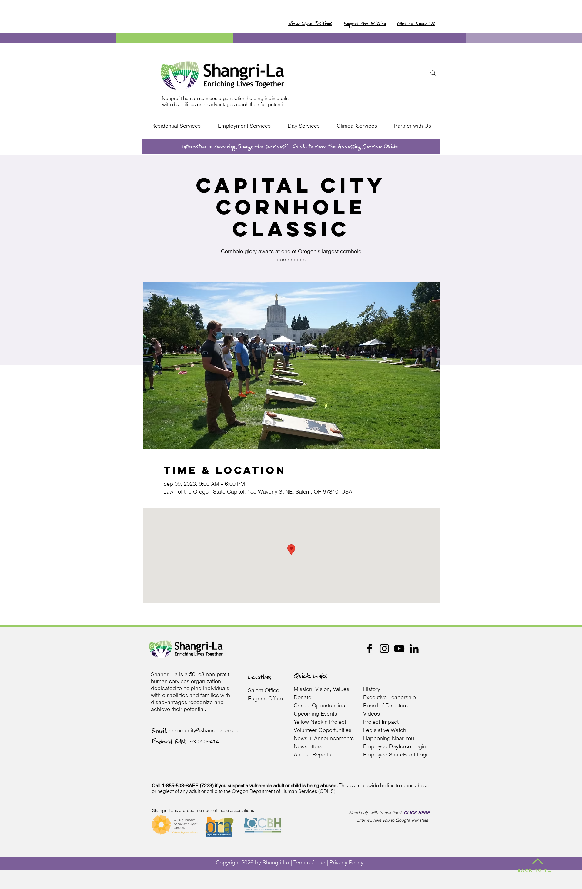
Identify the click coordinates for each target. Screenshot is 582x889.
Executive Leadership (390, 697)
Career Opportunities (319, 705)
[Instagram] (384, 648)
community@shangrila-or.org (204, 730)
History (371, 689)
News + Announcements (324, 738)
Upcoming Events (315, 713)
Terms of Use (309, 862)
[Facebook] (369, 648)
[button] (175, 126)
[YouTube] (399, 648)
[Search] (433, 73)
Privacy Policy (346, 862)
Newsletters (308, 746)
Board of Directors (385, 705)
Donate (302, 697)
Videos (371, 713)
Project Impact (381, 721)
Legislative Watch (385, 729)
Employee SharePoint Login (396, 754)
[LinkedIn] (414, 648)
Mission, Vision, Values (321, 689)
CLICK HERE (417, 812)
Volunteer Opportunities (322, 729)
